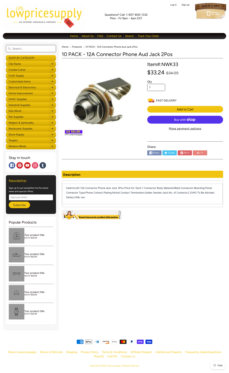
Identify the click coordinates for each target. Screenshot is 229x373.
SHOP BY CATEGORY (22, 58)
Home (74, 36)
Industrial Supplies (32, 105)
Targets (32, 141)
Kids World (32, 111)
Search (129, 36)
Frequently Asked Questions (203, 352)
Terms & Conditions (114, 352)
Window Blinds (32, 147)
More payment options (185, 128)
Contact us (128, 356)
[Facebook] (12, 165)
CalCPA (112, 356)
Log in (173, 5)
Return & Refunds (51, 352)
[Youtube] (27, 165)
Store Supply (32, 135)
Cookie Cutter (32, 70)
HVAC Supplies (32, 100)
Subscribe (19, 205)
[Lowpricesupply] (44, 16)
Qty (149, 81)
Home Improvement (32, 94)
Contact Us (114, 36)
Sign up (185, 5)
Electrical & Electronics (32, 88)
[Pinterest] (19, 165)
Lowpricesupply (113, 365)
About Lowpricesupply (22, 352)
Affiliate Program (141, 352)
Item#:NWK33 (162, 64)
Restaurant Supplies (32, 129)
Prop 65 (99, 356)
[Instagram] (35, 165)
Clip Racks (32, 64)
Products (77, 46)
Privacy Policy (89, 352)
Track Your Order (148, 36)
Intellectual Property (169, 352)
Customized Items (32, 82)
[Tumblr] (43, 165)
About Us (88, 36)
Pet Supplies (32, 117)
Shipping (71, 352)
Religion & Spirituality (32, 123)
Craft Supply (32, 76)
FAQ (100, 36)
